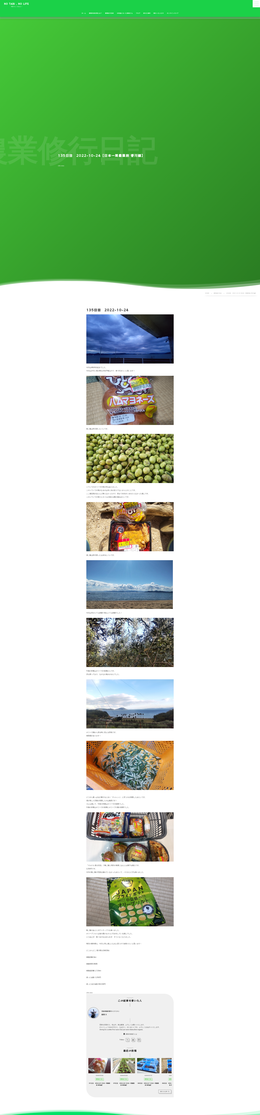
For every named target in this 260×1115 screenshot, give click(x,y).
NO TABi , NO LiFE (16, 4)
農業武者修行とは (131, 1034)
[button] (256, 3)
